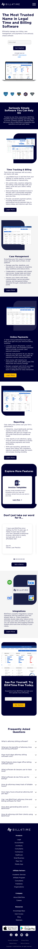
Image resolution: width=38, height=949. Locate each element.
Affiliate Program (19, 877)
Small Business (19, 858)
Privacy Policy (25, 940)
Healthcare (19, 855)
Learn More (10, 210)
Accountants (19, 842)
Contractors (19, 852)
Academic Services (19, 874)
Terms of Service (25, 943)
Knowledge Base (19, 911)
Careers (19, 900)
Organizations (19, 887)
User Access (19, 914)
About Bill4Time (19, 897)
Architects (19, 845)
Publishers (19, 884)
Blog (19, 917)
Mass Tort (19, 861)
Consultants (19, 849)
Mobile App (19, 864)
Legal (19, 839)
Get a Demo (19, 564)
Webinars (19, 920)
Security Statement (13, 940)
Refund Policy (13, 943)
